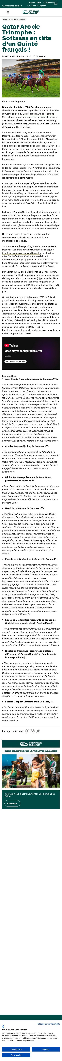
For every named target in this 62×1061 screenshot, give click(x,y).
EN (55, 4)
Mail (38, 731)
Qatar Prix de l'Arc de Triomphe (14, 19)
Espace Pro (50, 2)
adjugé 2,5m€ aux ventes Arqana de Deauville (28, 251)
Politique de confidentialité (48, 1023)
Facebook (27, 731)
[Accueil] (31, 12)
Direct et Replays (38, 6)
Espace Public (35, 3)
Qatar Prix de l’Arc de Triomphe (38, 113)
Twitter (33, 731)
